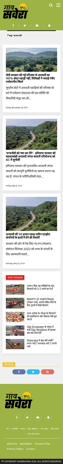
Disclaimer (26, 443)
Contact (30, 448)
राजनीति (15, 428)
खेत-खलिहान (33, 428)
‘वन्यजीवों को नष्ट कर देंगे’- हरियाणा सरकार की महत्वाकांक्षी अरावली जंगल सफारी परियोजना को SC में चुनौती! (30, 156)
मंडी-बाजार (55, 428)
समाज (23, 428)
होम (7, 428)
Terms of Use (42, 443)
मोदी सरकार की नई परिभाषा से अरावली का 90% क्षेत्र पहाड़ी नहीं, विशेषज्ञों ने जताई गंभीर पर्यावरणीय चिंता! (30, 78)
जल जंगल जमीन (33, 434)
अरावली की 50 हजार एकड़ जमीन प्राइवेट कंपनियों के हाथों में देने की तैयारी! (28, 236)
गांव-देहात (44, 428)
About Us (12, 443)
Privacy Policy (15, 448)
